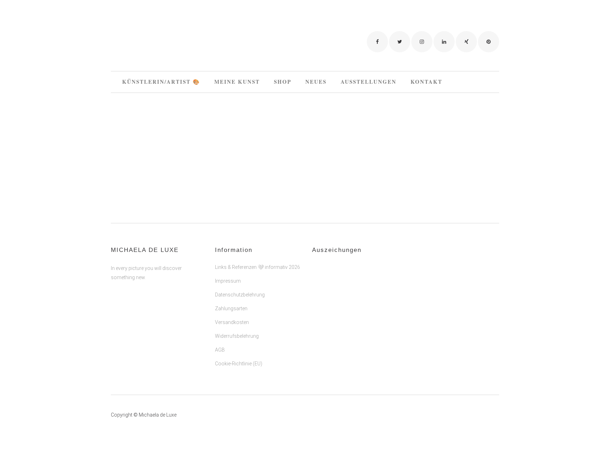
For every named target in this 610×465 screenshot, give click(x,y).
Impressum (228, 281)
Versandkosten (232, 322)
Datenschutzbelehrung (240, 295)
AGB (220, 350)
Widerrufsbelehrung (237, 336)
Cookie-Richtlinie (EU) (238, 363)
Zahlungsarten (231, 308)
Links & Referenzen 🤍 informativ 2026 (257, 267)
